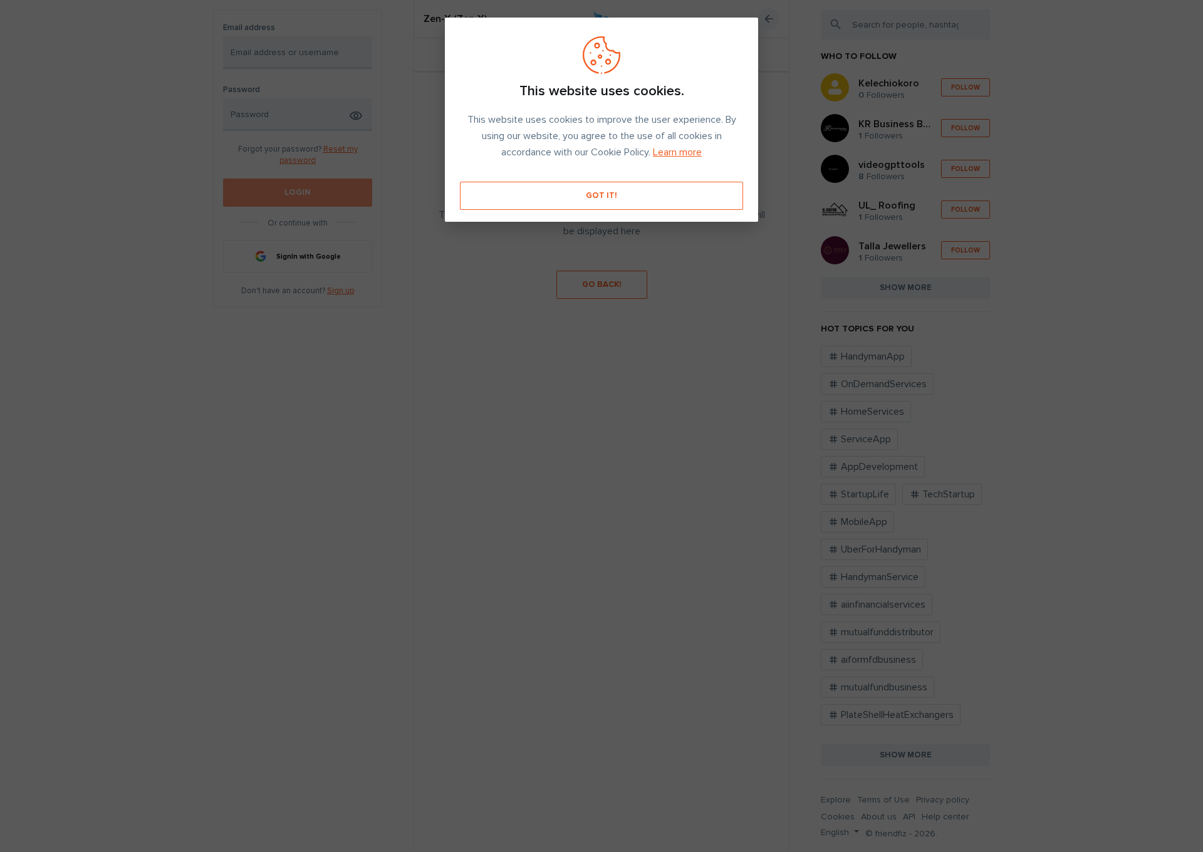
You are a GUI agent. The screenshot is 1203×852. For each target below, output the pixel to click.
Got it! (601, 195)
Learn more (677, 152)
